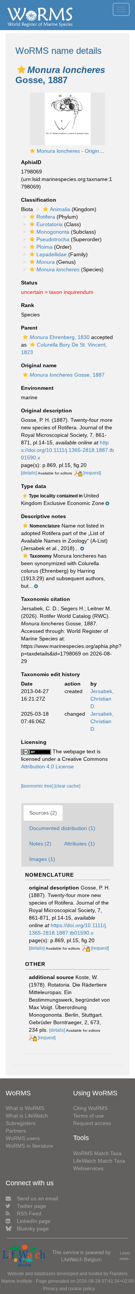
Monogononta (52, 232)
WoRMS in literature (29, 1146)
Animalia (60, 209)
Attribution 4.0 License (47, 766)
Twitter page (31, 1206)
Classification (38, 200)
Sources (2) (43, 813)
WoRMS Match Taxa (97, 1153)
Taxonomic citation (45, 599)
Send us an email (37, 1198)
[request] (92, 473)
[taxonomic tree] (37, 786)
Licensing (33, 742)
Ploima (44, 247)
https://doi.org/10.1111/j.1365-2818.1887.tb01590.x (67, 450)
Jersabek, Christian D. (102, 698)
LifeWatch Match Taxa (99, 1161)
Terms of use (88, 1116)
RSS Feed (29, 1213)
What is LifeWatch (27, 1116)
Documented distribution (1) (62, 828)
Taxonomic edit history (50, 674)
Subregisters (21, 1123)
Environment (37, 388)
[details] (29, 473)
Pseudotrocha (52, 239)
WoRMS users (23, 1138)
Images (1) (42, 859)
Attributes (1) (79, 844)
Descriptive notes (43, 516)
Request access (92, 1123)
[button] (21, 69)
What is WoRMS (25, 1108)
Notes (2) (40, 844)
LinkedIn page (34, 1221)
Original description (46, 411)
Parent (29, 328)
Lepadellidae (51, 254)
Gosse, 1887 (67, 375)
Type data (33, 486)
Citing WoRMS (90, 1108)
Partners (16, 1131)
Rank (27, 305)
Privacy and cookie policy (69, 1288)
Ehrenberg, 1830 (60, 337)
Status (29, 283)
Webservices (88, 1168)
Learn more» (125, 1255)
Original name (39, 365)
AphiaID (31, 162)
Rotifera (45, 217)
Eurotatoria (49, 224)
